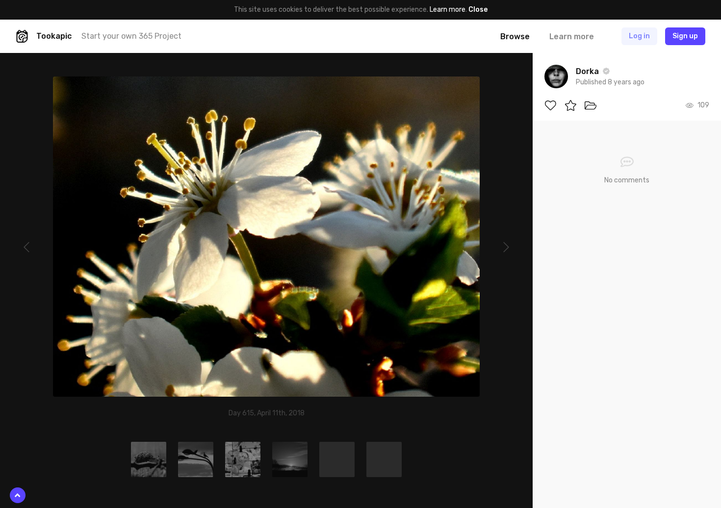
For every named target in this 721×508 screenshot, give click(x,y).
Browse (515, 36)
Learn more (447, 9)
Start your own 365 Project (131, 36)
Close (478, 9)
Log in (639, 36)
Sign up (685, 36)
